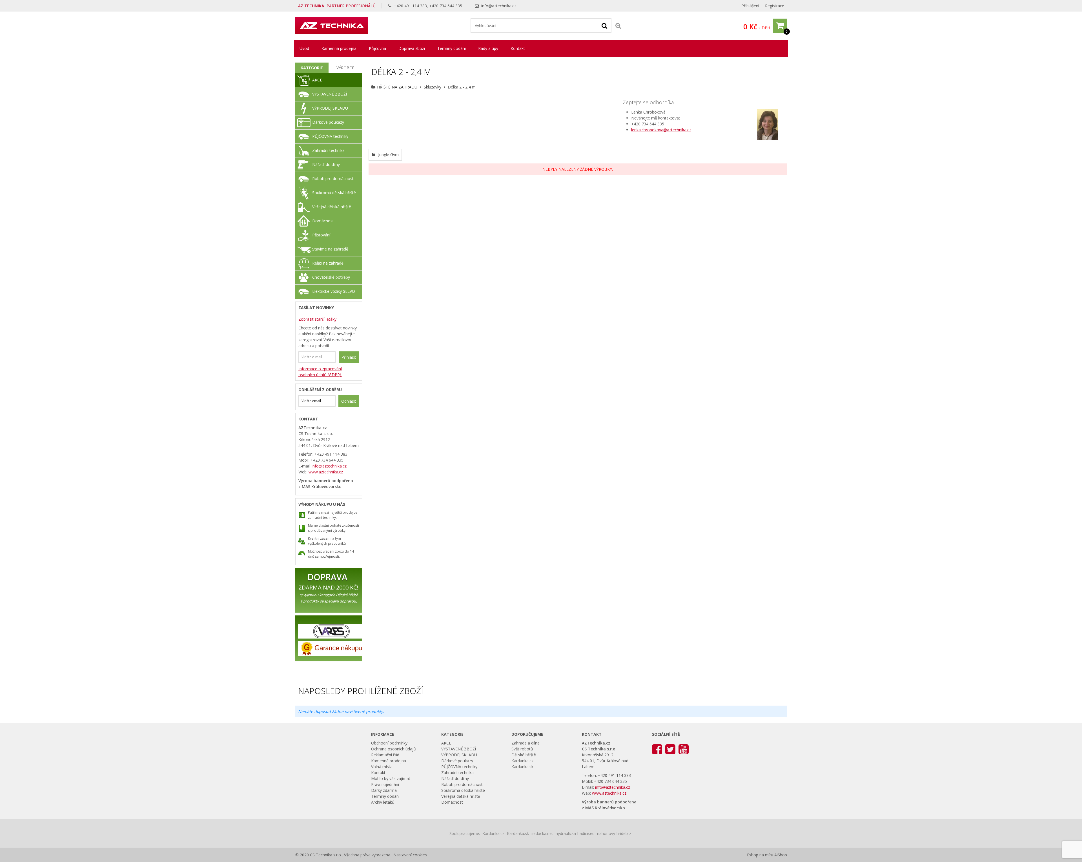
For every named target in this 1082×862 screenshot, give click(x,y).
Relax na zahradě (327, 263)
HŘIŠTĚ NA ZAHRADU (397, 87)
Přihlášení (750, 5)
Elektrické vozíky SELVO (333, 291)
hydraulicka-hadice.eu (575, 833)
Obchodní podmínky (389, 743)
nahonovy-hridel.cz (614, 833)
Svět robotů (522, 749)
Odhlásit (348, 401)
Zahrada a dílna (525, 743)
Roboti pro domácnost (333, 178)
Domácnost (323, 220)
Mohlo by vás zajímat (390, 778)
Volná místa (382, 766)
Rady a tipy (488, 48)
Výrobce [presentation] (345, 67)
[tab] (312, 68)
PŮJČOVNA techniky (330, 136)
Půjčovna (377, 48)
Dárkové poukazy (328, 122)
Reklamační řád (385, 754)
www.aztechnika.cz (326, 472)
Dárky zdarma (384, 790)
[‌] (657, 749)
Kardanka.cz (522, 760)
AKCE (317, 80)
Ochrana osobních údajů (393, 749)
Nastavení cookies (410, 854)
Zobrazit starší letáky (317, 319)
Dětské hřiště (523, 754)
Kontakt (518, 48)
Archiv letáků (382, 802)
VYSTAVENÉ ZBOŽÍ (329, 94)
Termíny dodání (451, 48)
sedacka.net (542, 833)
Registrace (774, 5)
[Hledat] (604, 25)
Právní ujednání (385, 784)
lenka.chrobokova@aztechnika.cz (661, 129)
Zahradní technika (328, 150)
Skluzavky (432, 87)
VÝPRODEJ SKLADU (330, 108)
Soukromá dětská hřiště (334, 192)
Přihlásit (349, 357)
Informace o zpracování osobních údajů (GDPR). (320, 371)
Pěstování (321, 235)
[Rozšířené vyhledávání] (618, 25)
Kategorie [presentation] (312, 67)
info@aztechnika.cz (498, 5)
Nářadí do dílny (326, 164)
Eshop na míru (760, 854)
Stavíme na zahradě (330, 249)
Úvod (304, 48)
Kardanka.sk (522, 766)
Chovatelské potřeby (331, 277)
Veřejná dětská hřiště (331, 206)
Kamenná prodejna (339, 48)
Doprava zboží (411, 48)
